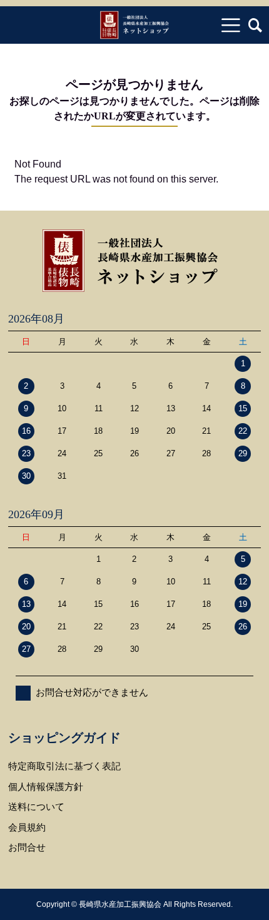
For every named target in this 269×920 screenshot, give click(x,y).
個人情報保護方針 (45, 786)
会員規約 (27, 827)
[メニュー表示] (230, 25)
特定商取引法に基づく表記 (64, 766)
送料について (36, 806)
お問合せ (27, 847)
